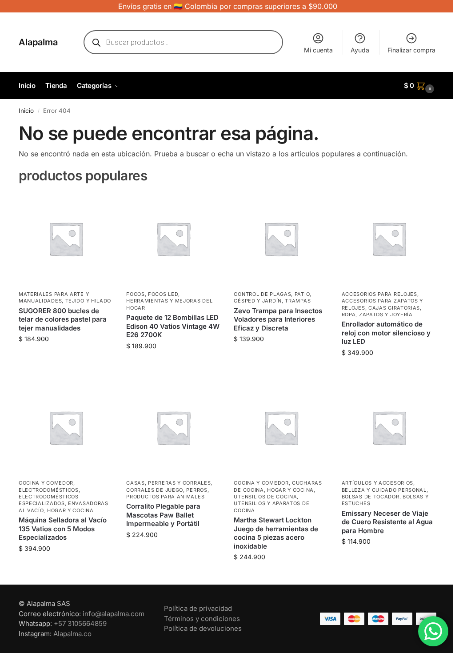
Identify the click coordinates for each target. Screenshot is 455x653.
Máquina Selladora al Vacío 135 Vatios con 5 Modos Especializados (63, 529)
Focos (135, 294)
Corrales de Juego (154, 490)
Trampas (298, 301)
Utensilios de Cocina (265, 497)
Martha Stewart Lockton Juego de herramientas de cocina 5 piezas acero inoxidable (276, 533)
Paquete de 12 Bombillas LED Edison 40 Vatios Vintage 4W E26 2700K (173, 326)
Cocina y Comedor (46, 483)
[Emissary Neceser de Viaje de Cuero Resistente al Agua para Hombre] (389, 427)
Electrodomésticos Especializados (49, 500)
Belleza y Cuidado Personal (384, 490)
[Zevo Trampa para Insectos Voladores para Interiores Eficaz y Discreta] (281, 238)
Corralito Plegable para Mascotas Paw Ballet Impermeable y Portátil (163, 515)
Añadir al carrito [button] (66, 357)
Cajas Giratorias (394, 308)
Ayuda (360, 50)
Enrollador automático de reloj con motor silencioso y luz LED (386, 333)
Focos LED (163, 294)
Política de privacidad (198, 608)
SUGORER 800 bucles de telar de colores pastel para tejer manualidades (63, 319)
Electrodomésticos (49, 490)
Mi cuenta (318, 50)
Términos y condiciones (202, 618)
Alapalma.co (72, 633)
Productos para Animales (165, 497)
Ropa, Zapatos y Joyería (377, 314)
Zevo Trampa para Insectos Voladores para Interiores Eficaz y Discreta (278, 319)
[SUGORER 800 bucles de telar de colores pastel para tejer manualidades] (66, 238)
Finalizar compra (411, 50)
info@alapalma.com (113, 613)
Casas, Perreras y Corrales (168, 483)
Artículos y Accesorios (377, 483)
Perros (196, 490)
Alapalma (38, 42)
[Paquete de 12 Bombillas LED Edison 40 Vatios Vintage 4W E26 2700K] (173, 238)
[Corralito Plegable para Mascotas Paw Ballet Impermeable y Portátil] (173, 427)
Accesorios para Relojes (379, 294)
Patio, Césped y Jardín (272, 297)
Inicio (26, 110)
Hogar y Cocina (70, 510)
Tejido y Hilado (88, 301)
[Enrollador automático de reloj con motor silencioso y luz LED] (389, 238)
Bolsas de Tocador (370, 497)
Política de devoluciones (203, 628)
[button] (420, 85)
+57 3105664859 (80, 623)
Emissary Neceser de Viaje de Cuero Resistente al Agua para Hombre (387, 522)
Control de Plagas (262, 294)
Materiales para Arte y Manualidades (54, 297)
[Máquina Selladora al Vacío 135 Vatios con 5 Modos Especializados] (66, 427)
